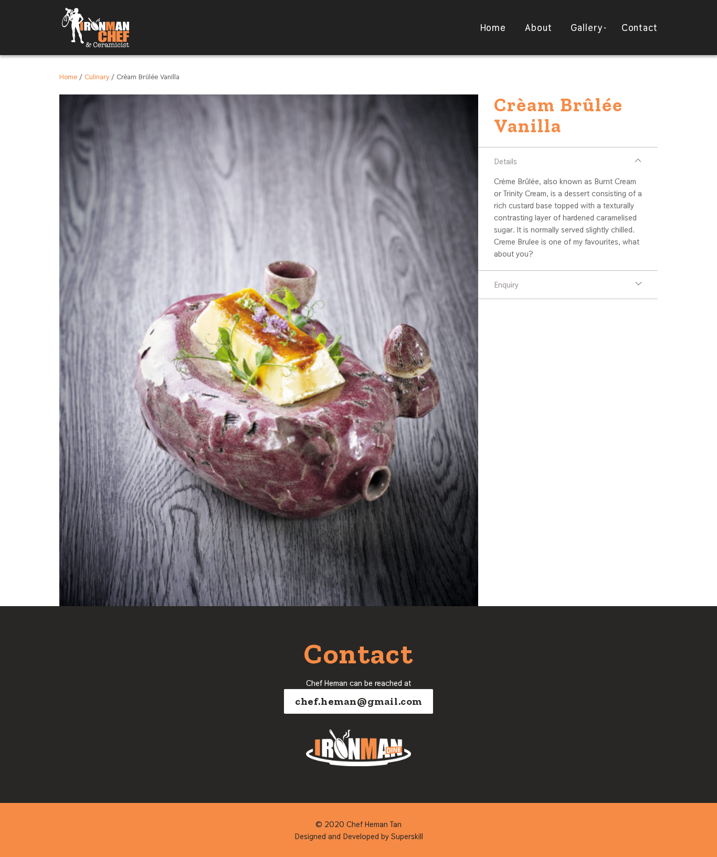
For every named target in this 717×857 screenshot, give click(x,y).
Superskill (407, 836)
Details (505, 161)
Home (493, 28)
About (538, 28)
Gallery (586, 28)
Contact (639, 28)
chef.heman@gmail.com (358, 701)
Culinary (97, 76)
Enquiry (506, 285)
